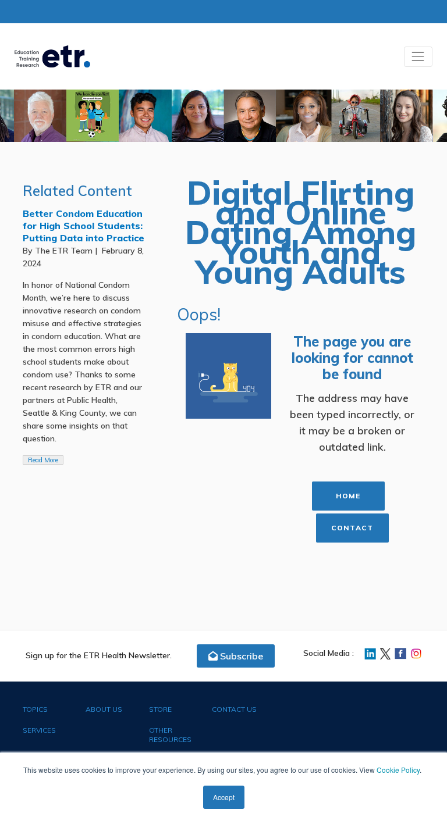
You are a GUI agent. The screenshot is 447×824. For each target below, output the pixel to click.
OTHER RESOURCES (170, 735)
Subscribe (240, 656)
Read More (45, 459)
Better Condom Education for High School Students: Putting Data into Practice (83, 226)
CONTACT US (234, 709)
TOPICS (35, 709)
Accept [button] (224, 797)
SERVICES (39, 730)
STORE (160, 709)
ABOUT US (104, 709)
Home (348, 495)
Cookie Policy (398, 770)
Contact (352, 527)
